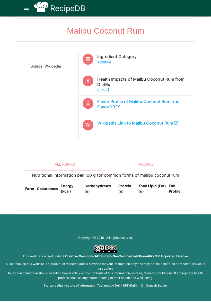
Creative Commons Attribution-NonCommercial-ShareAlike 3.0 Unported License (126, 256)
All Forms (65, 164)
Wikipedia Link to (135, 123)
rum (101, 90)
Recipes (146, 164)
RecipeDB (66, 8)
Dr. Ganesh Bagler (154, 285)
